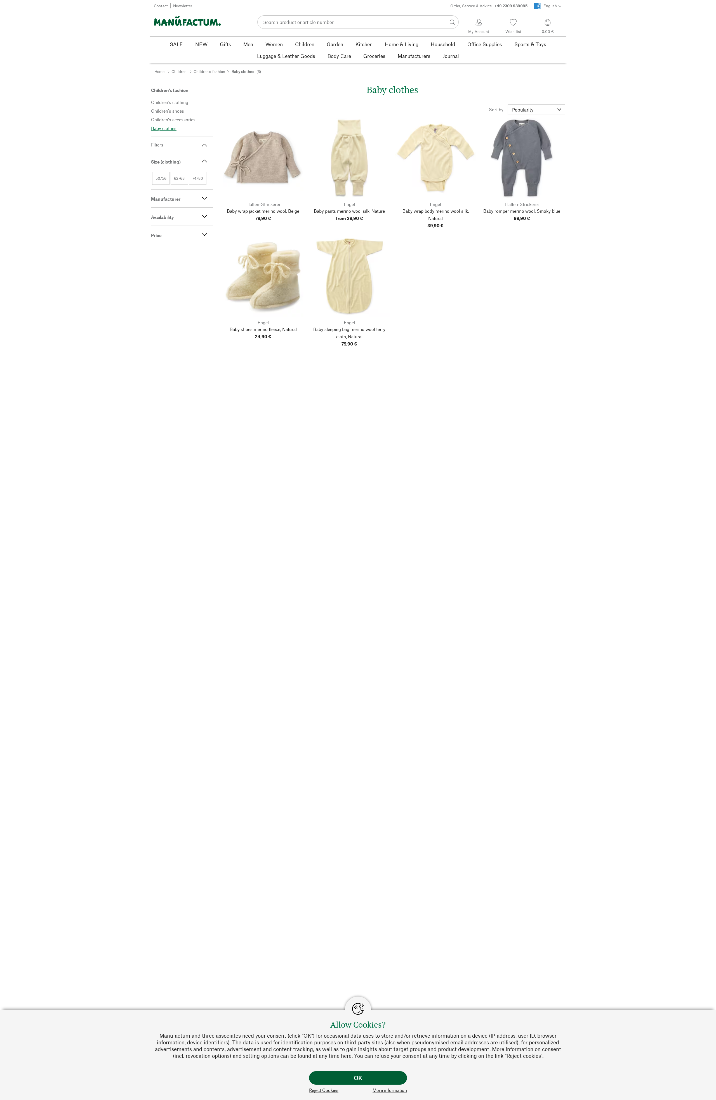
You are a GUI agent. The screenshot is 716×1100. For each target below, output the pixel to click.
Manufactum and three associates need (206, 1035)
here (346, 1055)
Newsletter (182, 5)
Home (159, 71)
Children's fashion (209, 71)
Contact (161, 5)
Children (179, 71)
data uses (362, 1035)
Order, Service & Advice (488, 5)
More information (390, 1090)
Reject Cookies (323, 1090)
